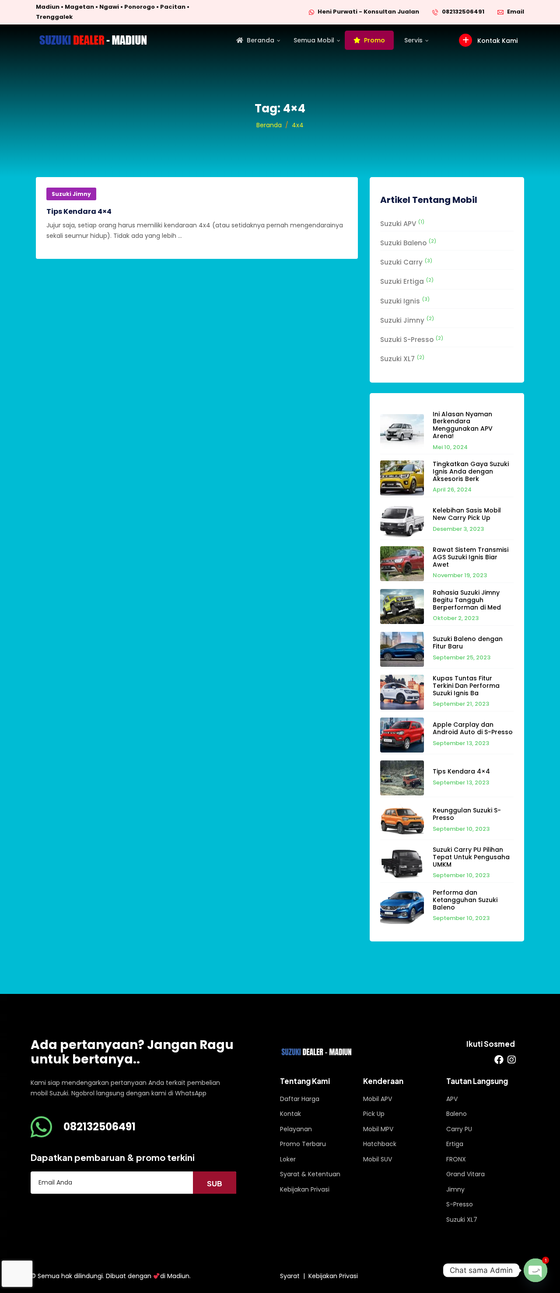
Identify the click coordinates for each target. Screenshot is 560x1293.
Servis (413, 40)
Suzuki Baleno (408, 242)
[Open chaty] (535, 1270)
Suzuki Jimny (71, 194)
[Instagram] (511, 1059)
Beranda (260, 40)
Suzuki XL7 (402, 359)
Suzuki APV (402, 223)
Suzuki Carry (406, 262)
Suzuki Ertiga (407, 281)
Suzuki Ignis (405, 301)
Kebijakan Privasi (333, 1276)
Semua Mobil (314, 40)
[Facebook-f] (499, 1059)
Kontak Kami (497, 40)
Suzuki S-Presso (411, 340)
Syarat (290, 1276)
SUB (214, 1183)
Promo (374, 40)
